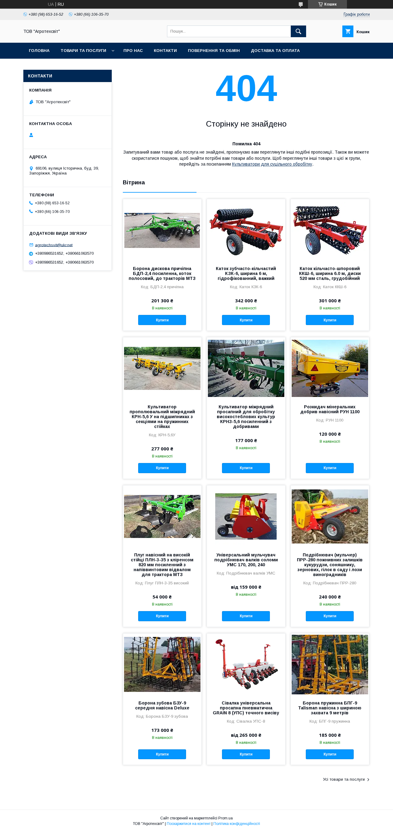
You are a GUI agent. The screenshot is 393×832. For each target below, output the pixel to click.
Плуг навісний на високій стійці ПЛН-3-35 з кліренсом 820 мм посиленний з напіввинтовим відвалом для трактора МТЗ (162, 564)
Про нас (133, 50)
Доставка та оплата (275, 50)
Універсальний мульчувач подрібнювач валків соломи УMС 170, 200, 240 (246, 559)
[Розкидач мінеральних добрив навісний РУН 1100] (330, 368)
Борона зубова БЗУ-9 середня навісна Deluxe (162, 705)
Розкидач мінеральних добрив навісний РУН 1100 (330, 409)
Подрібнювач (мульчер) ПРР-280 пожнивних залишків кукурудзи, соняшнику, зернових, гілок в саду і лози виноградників (330, 564)
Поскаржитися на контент (189, 824)
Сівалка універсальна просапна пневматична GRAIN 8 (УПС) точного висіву (246, 708)
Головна (39, 50)
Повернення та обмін (214, 50)
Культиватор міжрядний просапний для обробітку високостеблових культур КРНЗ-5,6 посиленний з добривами (246, 416)
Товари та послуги (83, 50)
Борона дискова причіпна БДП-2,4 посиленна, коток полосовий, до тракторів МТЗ (162, 273)
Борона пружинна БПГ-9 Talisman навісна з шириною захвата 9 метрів (329, 708)
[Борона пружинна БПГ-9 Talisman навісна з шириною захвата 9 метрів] (330, 664)
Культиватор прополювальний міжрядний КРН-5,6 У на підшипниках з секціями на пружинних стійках (162, 416)
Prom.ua (225, 818)
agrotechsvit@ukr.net (53, 244)
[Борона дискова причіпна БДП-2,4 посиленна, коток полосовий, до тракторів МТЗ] (162, 230)
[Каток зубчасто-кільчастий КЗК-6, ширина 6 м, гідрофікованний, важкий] (246, 230)
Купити (162, 320)
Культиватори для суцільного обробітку (272, 164)
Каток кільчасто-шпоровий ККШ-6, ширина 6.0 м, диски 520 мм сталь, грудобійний (330, 273)
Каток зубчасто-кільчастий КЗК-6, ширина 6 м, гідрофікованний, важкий (246, 273)
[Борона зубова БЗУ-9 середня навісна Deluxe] (162, 664)
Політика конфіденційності (236, 824)
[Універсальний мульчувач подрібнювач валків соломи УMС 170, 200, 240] (246, 516)
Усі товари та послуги (344, 779)
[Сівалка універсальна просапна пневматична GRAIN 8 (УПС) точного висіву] (246, 664)
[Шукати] (298, 31)
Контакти (165, 50)
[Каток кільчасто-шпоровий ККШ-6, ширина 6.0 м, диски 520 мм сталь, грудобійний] (330, 230)
